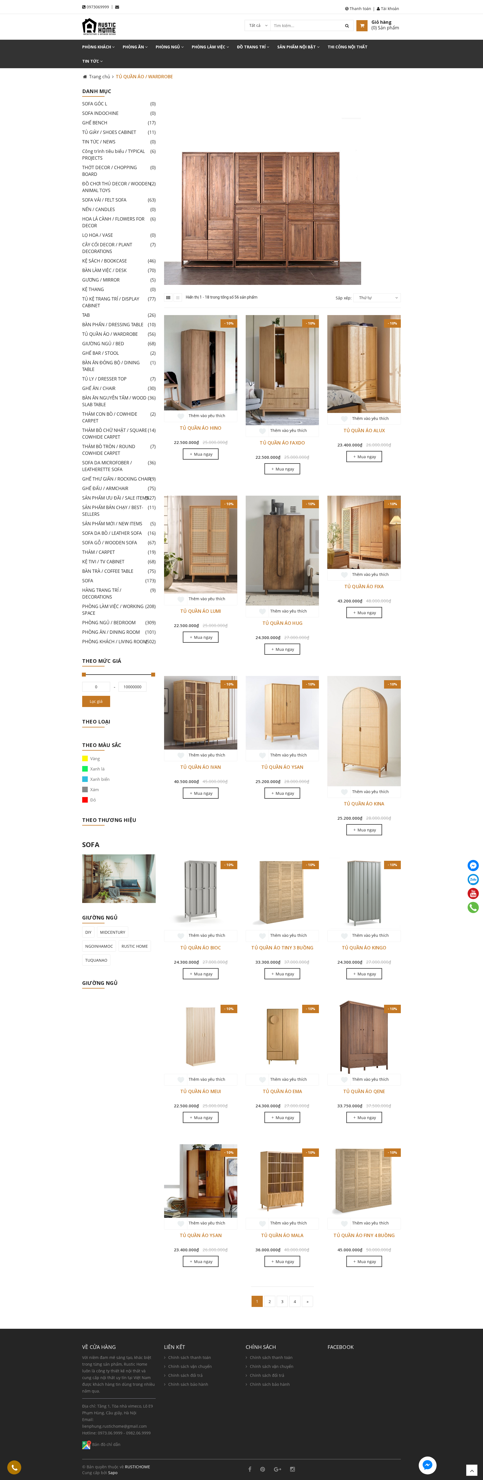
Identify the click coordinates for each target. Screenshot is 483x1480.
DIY (88, 932)
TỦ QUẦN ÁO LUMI (200, 611)
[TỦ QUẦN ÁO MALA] (282, 1180)
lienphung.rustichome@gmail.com (114, 1426)
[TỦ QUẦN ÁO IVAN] (200, 712)
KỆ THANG (119, 289)
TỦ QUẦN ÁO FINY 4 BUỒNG (364, 1235)
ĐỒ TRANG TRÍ (252, 46)
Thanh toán (360, 8)
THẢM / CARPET (119, 552)
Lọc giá (96, 701)
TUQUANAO (96, 960)
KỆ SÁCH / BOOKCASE (119, 261)
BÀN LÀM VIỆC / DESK (119, 270)
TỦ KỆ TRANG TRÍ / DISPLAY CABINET (119, 302)
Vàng (94, 758)
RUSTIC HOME (135, 946)
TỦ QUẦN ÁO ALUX (364, 430)
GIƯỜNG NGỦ (100, 983)
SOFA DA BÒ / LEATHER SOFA (119, 533)
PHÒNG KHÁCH (97, 46)
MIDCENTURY (112, 932)
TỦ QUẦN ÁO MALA (282, 1235)
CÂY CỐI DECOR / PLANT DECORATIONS (119, 248)
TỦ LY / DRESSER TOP (119, 379)
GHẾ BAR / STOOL (119, 353)
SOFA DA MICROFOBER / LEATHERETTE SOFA (119, 466)
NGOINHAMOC (99, 946)
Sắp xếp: (344, 298)
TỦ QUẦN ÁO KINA (364, 804)
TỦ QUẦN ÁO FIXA (364, 586)
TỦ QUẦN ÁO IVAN (200, 767)
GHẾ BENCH (119, 123)
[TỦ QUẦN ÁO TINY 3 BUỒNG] (282, 893)
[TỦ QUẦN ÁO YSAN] (282, 712)
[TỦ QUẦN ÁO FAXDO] (282, 370)
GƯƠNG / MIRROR (119, 280)
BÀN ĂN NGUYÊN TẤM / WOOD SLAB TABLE (119, 401)
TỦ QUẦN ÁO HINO (200, 428)
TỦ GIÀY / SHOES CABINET (119, 132)
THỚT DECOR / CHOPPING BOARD (119, 170)
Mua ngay (202, 454)
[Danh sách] (178, 297)
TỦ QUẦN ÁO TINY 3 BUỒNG (282, 948)
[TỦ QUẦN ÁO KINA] (364, 731)
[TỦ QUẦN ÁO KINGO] (364, 893)
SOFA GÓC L (119, 104)
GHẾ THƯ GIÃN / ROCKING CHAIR (119, 479)
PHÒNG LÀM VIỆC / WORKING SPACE (119, 609)
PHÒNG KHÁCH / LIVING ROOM (119, 642)
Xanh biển (99, 779)
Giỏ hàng (381, 22)
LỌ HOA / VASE (119, 235)
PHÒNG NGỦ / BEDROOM (119, 623)
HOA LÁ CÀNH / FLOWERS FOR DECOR (119, 222)
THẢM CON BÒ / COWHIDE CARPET (119, 417)
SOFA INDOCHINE (119, 113)
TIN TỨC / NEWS (119, 142)
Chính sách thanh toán (189, 1357)
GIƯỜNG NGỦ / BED (119, 344)
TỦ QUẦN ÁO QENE (364, 1091)
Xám (94, 789)
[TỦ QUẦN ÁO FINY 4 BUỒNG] (364, 1180)
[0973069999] (14, 1468)
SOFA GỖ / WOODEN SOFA (119, 543)
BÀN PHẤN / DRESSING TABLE (119, 324)
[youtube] (473, 893)
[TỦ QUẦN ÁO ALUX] (364, 364)
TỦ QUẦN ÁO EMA (282, 1091)
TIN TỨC (91, 61)
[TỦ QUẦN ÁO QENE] (364, 1037)
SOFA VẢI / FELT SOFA (119, 200)
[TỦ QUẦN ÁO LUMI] (200, 545)
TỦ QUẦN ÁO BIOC (200, 948)
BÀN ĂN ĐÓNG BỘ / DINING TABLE (119, 366)
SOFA (119, 581)
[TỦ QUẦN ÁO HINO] (200, 362)
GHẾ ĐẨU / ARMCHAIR (119, 488)
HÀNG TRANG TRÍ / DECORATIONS (119, 593)
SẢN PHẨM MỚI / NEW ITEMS (119, 524)
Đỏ (92, 800)
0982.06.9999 (138, 1433)
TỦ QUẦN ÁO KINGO (364, 948)
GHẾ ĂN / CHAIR (119, 388)
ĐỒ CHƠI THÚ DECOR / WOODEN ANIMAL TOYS (119, 187)
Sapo (112, 1472)
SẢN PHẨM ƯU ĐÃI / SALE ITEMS (119, 498)
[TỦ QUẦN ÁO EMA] (282, 1037)
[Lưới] (168, 297)
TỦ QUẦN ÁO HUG (282, 623)
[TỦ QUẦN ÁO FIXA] (364, 532)
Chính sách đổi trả (185, 1375)
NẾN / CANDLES (119, 209)
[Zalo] (473, 879)
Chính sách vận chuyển (190, 1366)
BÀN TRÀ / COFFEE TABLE (119, 571)
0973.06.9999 (110, 1433)
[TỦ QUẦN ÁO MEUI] (200, 1037)
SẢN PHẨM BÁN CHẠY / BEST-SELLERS (119, 510)
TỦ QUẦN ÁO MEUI (200, 1091)
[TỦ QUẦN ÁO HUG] (282, 551)
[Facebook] (473, 865)
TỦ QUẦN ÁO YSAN (282, 767)
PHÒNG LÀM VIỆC (209, 46)
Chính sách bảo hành (188, 1384)
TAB (119, 315)
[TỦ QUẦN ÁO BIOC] (200, 893)
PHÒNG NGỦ (168, 46)
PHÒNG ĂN (134, 46)
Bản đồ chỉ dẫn (105, 1444)
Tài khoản (389, 8)
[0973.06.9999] (473, 907)
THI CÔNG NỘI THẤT (348, 46)
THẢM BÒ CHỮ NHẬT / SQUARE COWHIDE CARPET (119, 433)
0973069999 (98, 7)
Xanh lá (97, 769)
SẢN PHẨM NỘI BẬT (297, 46)
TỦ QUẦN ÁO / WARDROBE (119, 334)
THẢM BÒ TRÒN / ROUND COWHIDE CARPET (119, 449)
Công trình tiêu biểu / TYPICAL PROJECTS (119, 154)
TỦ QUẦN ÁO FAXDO (282, 443)
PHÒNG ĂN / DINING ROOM (119, 632)
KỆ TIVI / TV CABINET (119, 562)
